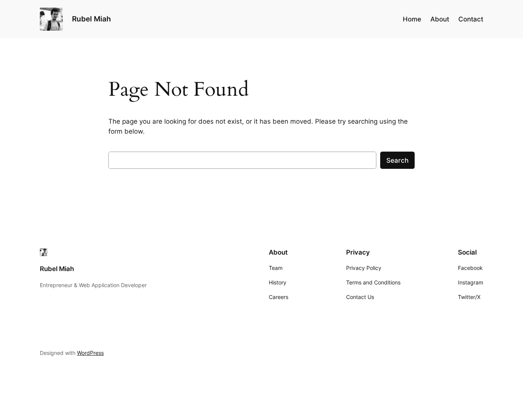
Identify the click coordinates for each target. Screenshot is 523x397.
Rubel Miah (91, 18)
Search (397, 160)
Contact (470, 19)
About (439, 19)
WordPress (90, 353)
